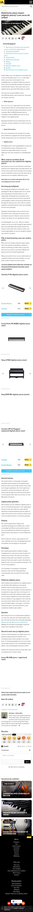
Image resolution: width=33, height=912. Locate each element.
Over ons (16, 865)
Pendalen (9, 64)
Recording (16, 892)
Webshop (16, 856)
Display (8, 62)
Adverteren (16, 867)
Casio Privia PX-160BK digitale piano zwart (15, 325)
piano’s (19, 78)
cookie (15, 908)
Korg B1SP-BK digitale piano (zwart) (15, 394)
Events (16, 852)
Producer (16, 842)
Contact (16, 875)
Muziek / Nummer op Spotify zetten (16, 894)
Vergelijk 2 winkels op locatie (15, 314)
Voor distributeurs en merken (16, 871)
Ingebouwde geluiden (12, 59)
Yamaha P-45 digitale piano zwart (14, 275)
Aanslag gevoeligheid (12, 51)
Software (16, 890)
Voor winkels (17, 869)
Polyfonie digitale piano (13, 66)
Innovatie (16, 848)
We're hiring (16, 873)
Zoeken (31, 6)
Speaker (8, 68)
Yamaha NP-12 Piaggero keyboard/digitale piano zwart (13, 430)
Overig (16, 854)
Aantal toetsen (10, 57)
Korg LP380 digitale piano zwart (14, 360)
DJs (16, 844)
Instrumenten (16, 846)
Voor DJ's (16, 888)
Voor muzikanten (16, 886)
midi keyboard (8, 105)
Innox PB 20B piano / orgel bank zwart (14, 659)
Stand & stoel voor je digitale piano (16, 70)
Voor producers (16, 884)
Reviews (16, 850)
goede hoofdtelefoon (20, 622)
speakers (7, 622)
